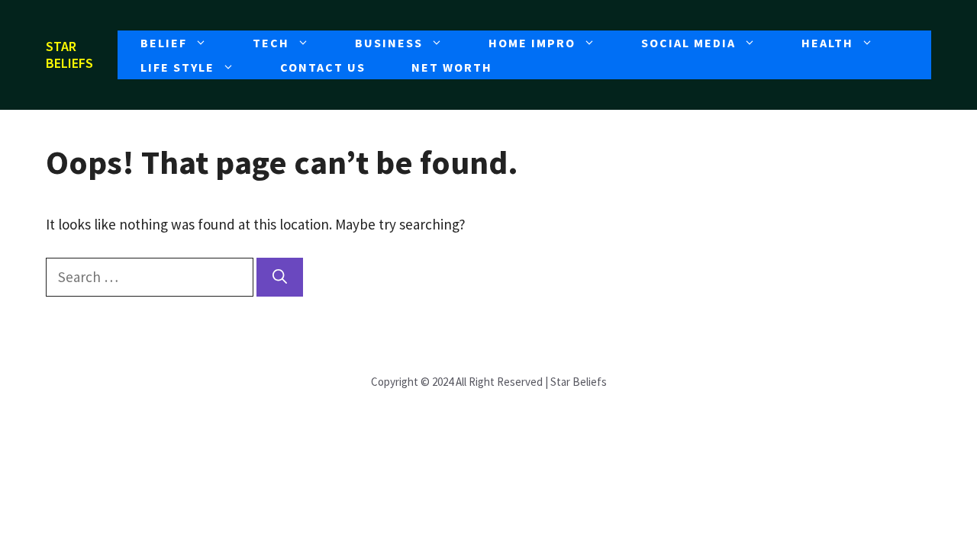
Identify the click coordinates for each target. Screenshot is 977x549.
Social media (688, 42)
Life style (177, 67)
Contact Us (323, 67)
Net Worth (451, 67)
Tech (271, 42)
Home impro (532, 42)
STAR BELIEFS (69, 54)
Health (827, 42)
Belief (163, 42)
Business (389, 42)
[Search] (279, 277)
